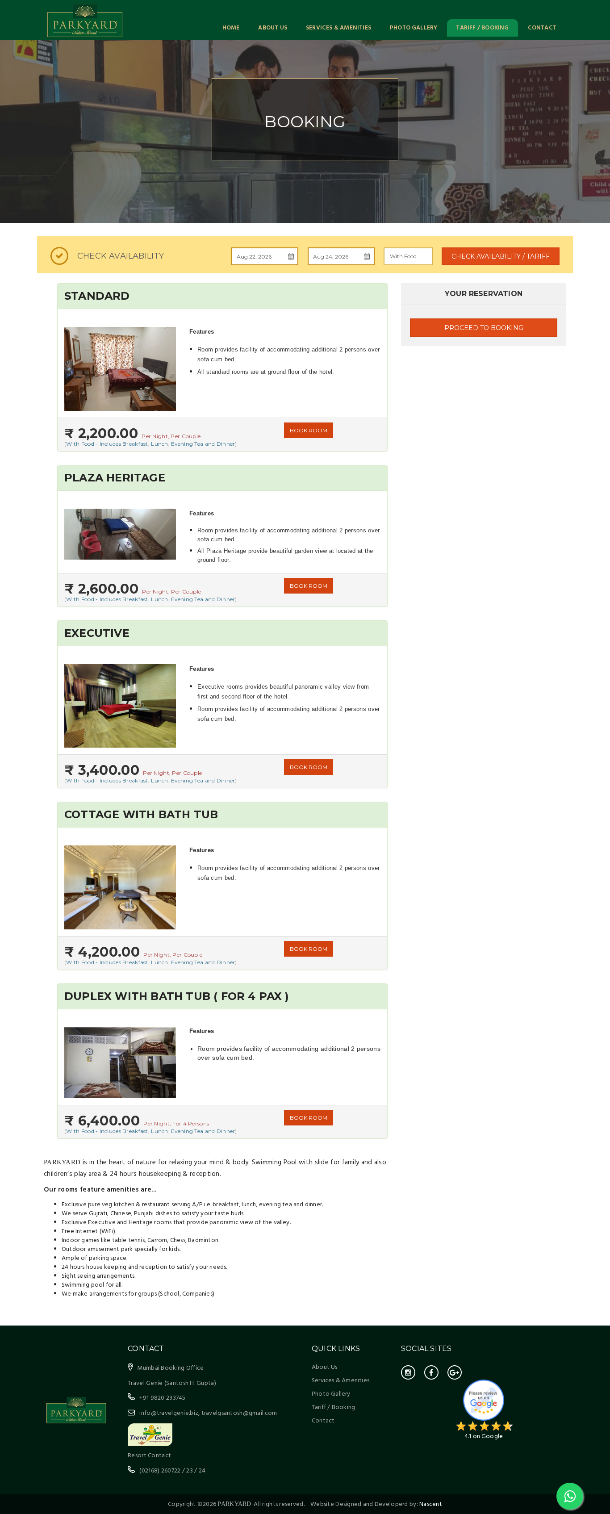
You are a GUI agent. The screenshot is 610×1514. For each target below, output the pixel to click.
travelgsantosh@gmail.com (239, 1413)
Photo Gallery (414, 28)
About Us (272, 28)
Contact (542, 28)
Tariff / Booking (482, 28)
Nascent (430, 1504)
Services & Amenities (338, 28)
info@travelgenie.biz (168, 1413)
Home (231, 28)
